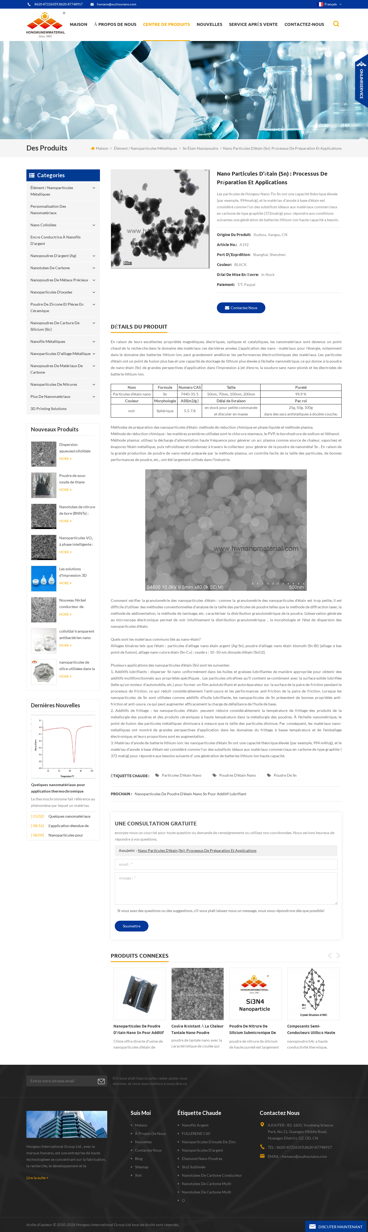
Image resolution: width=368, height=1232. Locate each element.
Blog (139, 1158)
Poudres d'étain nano (237, 775)
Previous (330, 955)
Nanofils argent (195, 1125)
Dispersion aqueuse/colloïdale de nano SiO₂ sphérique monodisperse (75, 448)
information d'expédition (117, 36)
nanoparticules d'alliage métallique (60, 353)
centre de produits (166, 24)
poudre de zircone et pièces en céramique (57, 307)
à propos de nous (115, 24)
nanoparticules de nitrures (53, 384)
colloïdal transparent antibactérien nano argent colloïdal (76, 635)
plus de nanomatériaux (50, 396)
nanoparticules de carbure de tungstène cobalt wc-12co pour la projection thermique (311, 1030)
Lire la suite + (37, 1177)
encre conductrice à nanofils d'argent (169, 36)
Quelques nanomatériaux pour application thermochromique (58, 788)
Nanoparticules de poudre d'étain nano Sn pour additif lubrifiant (190, 793)
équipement (108, 39)
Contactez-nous (304, 24)
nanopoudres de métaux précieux (173, 34)
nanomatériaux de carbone (224, 35)
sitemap (141, 1167)
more (64, 459)
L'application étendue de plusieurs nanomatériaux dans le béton (69, 826)
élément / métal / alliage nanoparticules (218, 37)
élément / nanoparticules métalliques (166, 39)
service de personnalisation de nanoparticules (124, 35)
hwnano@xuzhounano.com (116, 4)
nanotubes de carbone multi (206, 1183)
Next (338, 955)
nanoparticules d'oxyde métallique (217, 36)
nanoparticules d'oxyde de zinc (209, 1141)
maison (78, 24)
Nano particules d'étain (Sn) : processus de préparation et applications (197, 850)
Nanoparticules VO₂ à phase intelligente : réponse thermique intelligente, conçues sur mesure (76, 541)
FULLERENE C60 (196, 1133)
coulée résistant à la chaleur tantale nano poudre (139, 1029)
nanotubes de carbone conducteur (212, 1175)
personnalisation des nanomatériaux (164, 38)
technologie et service (115, 40)
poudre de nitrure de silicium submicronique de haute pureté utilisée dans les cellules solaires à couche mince (194, 1030)
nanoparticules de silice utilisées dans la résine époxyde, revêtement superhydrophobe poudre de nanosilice (77, 666)
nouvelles (209, 24)
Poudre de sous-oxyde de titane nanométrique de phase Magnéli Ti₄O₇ (76, 479)
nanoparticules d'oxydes (51, 292)
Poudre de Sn (285, 775)
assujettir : (187, 850)
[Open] (361, 81)
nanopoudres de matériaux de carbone (56, 368)
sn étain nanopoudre (200, 148)
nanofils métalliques (47, 341)
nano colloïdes (43, 225)
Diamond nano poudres (202, 1158)
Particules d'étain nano (182, 775)
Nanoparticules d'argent (202, 1150)
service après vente (253, 24)
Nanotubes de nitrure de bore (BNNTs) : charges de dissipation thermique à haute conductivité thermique (77, 510)
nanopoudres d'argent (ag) (174, 35)
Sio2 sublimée (193, 1167)
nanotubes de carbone (50, 267)
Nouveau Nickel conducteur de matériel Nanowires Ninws (75, 604)
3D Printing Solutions (48, 408)
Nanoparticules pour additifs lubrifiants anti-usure (68, 835)
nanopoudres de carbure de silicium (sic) (54, 326)
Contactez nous (244, 307)
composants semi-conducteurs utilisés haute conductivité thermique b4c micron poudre (254, 1030)
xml (138, 1175)
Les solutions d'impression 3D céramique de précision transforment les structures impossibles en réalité (73, 572)
